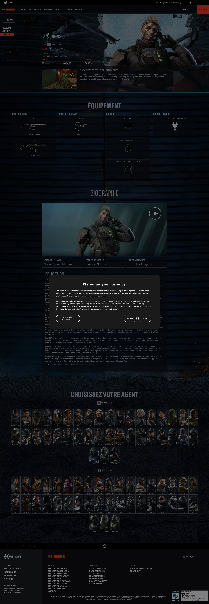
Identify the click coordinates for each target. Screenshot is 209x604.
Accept (144, 318)
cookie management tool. (96, 296)
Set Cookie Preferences (68, 318)
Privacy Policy (102, 293)
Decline (130, 318)
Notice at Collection (120, 293)
